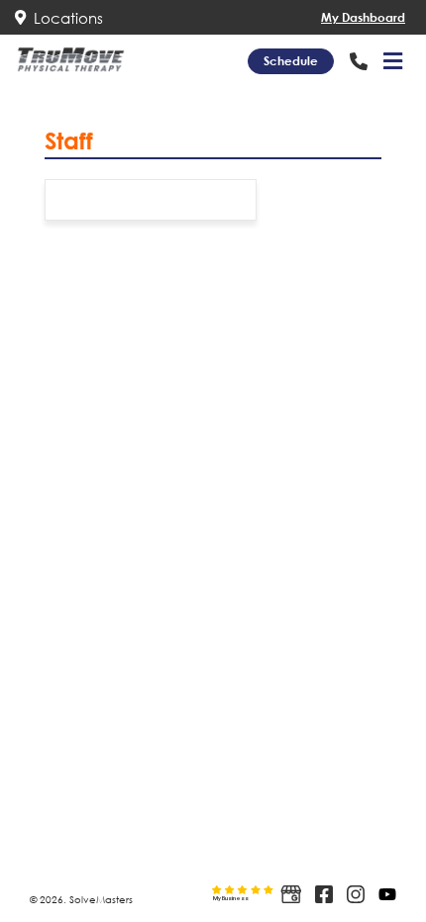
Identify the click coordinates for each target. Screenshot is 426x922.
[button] (392, 61)
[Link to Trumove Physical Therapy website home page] (71, 60)
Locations (64, 18)
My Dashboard (363, 17)
